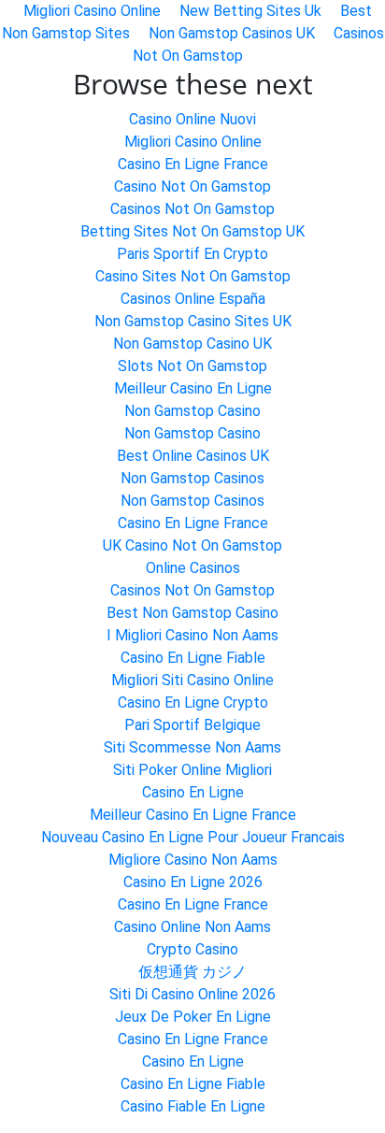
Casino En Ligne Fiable (193, 658)
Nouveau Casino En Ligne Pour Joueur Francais (193, 837)
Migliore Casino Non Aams (193, 859)
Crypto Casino (192, 949)
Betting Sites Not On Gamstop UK (192, 231)
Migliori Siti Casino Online (192, 680)
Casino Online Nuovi (192, 119)
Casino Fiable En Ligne (193, 1106)
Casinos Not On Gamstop (192, 209)
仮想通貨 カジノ (192, 972)
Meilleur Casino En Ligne (193, 388)
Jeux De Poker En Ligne (193, 1016)
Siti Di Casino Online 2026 (192, 994)
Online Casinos (193, 568)
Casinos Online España (193, 299)
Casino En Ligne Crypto (193, 702)
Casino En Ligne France (193, 164)
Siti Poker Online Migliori (192, 770)
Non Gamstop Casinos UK (232, 33)
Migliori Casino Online (193, 142)
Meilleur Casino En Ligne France (193, 815)
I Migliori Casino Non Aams (192, 635)
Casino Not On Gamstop (192, 186)
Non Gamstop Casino (192, 411)
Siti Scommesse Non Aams (192, 747)
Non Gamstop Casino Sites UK (193, 321)
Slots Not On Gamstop (192, 366)
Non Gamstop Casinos (192, 478)
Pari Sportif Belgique (192, 725)
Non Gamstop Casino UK (192, 343)
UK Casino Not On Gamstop (192, 545)
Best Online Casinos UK (193, 456)
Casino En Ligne (193, 792)
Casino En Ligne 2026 (193, 882)
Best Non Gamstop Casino (192, 613)
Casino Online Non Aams (192, 927)
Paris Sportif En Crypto (192, 254)
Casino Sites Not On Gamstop (193, 276)
